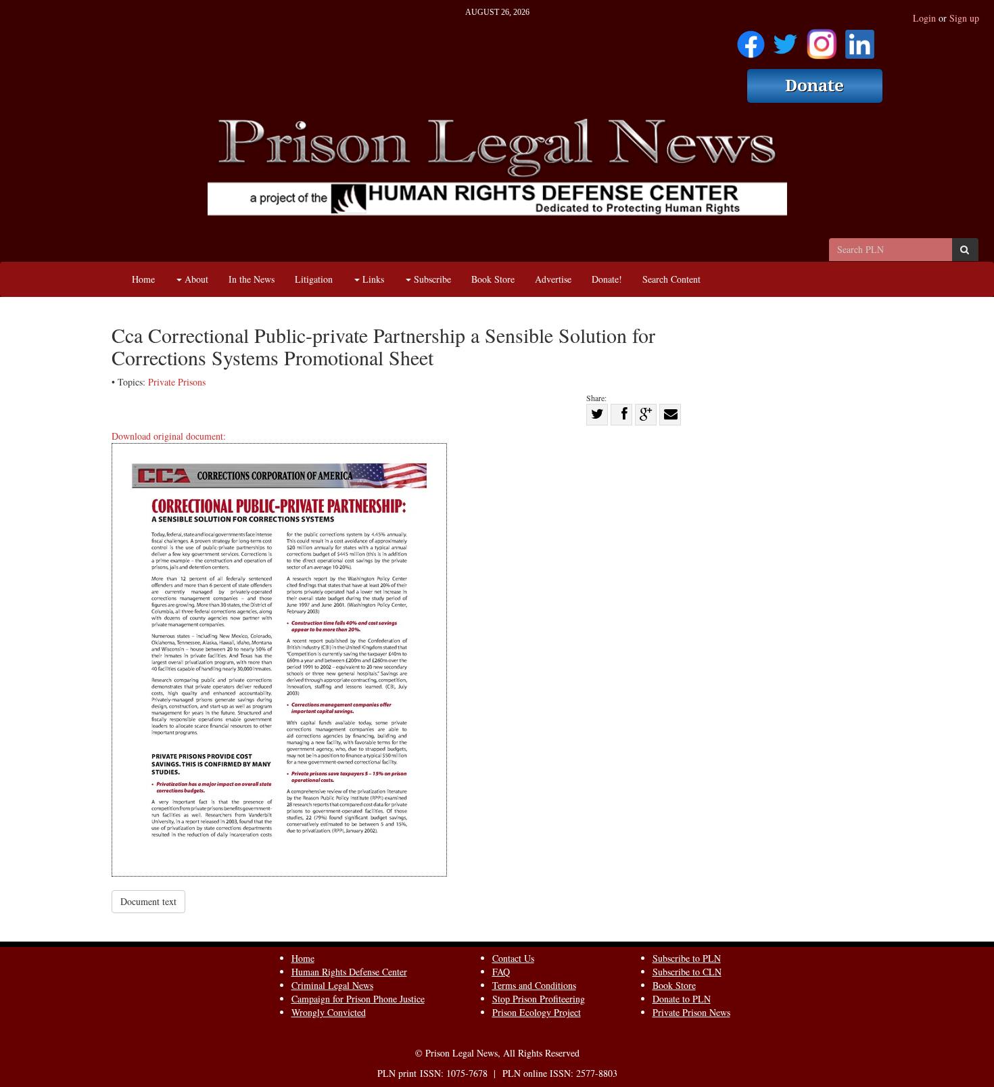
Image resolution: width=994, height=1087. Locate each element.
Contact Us (513, 958)
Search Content (671, 279)
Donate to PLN (682, 998)
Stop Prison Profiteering (538, 998)
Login (924, 17)
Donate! (607, 279)
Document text (148, 901)
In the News (252, 279)
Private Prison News (691, 1012)
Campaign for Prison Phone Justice (358, 998)
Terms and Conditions (534, 985)
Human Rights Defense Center (349, 971)
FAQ (501, 971)
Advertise (553, 279)
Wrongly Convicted (328, 1012)
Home (143, 279)
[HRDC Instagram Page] (821, 39)
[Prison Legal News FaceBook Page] (751, 39)
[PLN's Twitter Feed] (785, 39)
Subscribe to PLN (687, 958)
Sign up (964, 17)
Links (372, 279)
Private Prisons (177, 381)
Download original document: (169, 436)
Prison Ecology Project (536, 1012)
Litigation (314, 279)
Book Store (493, 279)
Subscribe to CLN (687, 971)
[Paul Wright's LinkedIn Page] (859, 39)
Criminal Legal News (332, 985)
